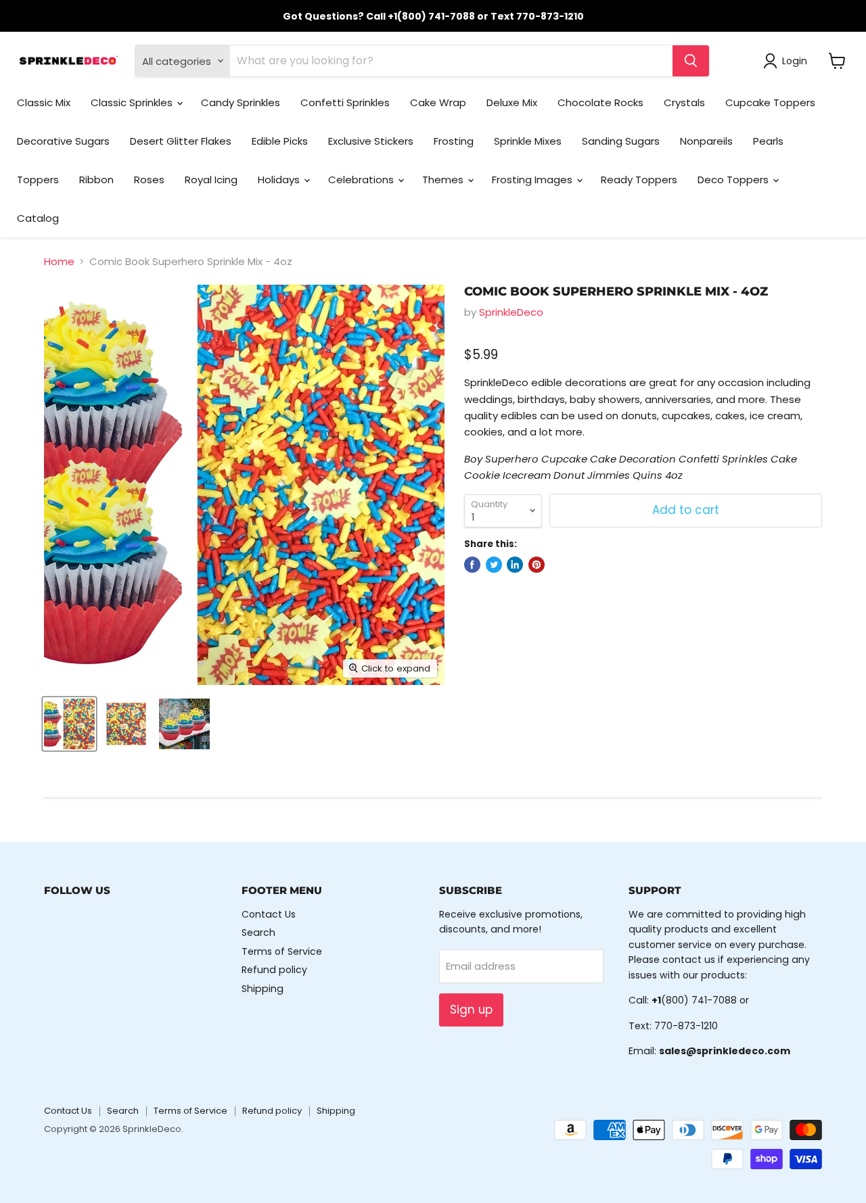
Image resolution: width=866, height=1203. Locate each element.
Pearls (768, 141)
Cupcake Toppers (770, 102)
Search (258, 932)
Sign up (471, 1009)
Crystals (684, 102)
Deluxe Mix (511, 102)
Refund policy (274, 969)
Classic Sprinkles (133, 102)
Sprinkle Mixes (528, 141)
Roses (149, 179)
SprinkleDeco (511, 312)
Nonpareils (706, 141)
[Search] (691, 60)
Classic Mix (43, 102)
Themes (444, 179)
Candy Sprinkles (240, 102)
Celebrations (362, 179)
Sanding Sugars (621, 141)
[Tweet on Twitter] (494, 565)
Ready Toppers (639, 179)
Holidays (280, 179)
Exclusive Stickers (370, 141)
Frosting (454, 141)
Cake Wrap (438, 102)
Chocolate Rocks (600, 102)
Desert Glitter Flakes (180, 141)
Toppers (38, 179)
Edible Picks (280, 141)
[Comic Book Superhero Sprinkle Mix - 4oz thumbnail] (69, 724)
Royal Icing (211, 179)
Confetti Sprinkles (345, 102)
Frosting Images (533, 179)
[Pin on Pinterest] (536, 565)
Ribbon (96, 179)
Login (794, 61)
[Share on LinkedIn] (515, 565)
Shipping (262, 988)
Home (59, 261)
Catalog (38, 218)
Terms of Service (282, 951)
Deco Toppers (734, 179)
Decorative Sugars (63, 141)
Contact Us (269, 914)
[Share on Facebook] (472, 565)
